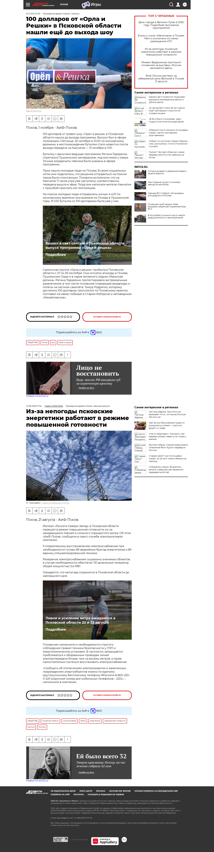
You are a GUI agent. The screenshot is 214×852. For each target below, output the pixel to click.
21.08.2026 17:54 (34, 406)
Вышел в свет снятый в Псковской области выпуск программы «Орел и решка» (84, 245)
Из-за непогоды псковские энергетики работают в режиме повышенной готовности (161, 52)
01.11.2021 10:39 (33, 13)
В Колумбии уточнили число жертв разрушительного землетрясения (166, 216)
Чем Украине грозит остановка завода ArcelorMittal (164, 183)
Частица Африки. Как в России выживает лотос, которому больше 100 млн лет (167, 414)
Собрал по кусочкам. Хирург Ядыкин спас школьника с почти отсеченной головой (168, 144)
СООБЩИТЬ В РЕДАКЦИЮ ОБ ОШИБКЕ (106, 794)
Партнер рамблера (79, 839)
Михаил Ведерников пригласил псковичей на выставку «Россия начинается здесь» (161, 65)
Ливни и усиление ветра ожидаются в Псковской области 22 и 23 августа (80, 620)
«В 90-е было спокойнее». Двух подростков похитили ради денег (166, 120)
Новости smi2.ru (37, 396)
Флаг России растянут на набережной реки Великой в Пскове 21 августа (161, 78)
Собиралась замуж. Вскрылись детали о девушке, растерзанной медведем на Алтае (166, 469)
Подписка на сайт (60, 794)
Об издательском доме (63, 791)
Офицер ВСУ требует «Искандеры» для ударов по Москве (166, 194)
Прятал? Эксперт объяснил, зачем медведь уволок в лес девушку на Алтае (166, 155)
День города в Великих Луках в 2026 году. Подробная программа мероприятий (161, 25)
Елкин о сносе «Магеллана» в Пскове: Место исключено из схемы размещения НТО (161, 38)
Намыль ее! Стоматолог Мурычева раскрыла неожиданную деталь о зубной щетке (167, 99)
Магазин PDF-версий (120, 791)
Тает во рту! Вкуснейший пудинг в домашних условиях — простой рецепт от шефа (166, 425)
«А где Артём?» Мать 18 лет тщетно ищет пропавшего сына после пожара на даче (167, 111)
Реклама (100, 791)
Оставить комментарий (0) (107, 317)
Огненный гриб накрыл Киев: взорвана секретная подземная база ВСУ (167, 206)
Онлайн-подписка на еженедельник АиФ (156, 791)
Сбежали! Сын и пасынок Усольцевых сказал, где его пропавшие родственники (168, 133)
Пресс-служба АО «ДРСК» (55, 503)
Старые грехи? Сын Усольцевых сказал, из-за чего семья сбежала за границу (167, 458)
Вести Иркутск (33, 111)
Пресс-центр (85, 791)
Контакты (79, 794)
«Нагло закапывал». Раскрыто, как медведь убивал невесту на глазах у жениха (167, 436)
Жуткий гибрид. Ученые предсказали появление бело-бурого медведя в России (168, 447)
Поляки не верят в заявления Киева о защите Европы (167, 172)
